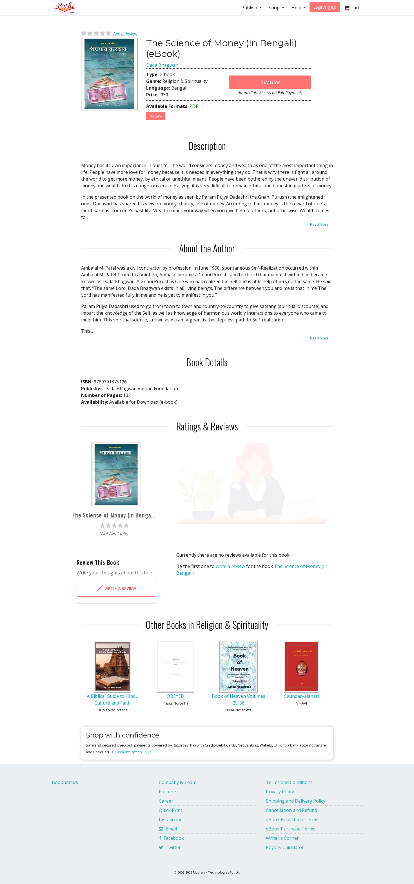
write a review (230, 566)
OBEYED (175, 696)
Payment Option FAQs (133, 751)
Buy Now (270, 82)
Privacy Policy (280, 792)
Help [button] (296, 8)
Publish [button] (249, 8)
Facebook (172, 838)
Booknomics (65, 782)
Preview (155, 116)
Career (166, 801)
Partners (168, 792)
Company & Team (177, 782)
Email (170, 829)
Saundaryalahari (301, 696)
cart (354, 8)
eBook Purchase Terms (290, 829)
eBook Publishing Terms (292, 819)
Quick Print (170, 810)
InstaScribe (170, 819)
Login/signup (325, 7)
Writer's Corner (282, 838)
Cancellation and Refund (291, 810)
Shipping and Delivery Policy (295, 801)
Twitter (172, 847)
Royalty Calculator (285, 847)
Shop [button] (275, 8)
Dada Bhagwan (162, 65)
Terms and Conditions (289, 782)
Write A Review (119, 588)
